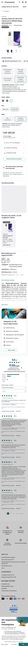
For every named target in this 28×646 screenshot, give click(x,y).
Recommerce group (7, 565)
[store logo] (9, 2)
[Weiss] (11, 100)
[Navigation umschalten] (2, 2)
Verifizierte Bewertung (8, 397)
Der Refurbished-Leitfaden (8, 557)
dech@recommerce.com (8, 575)
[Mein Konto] (23, 2)
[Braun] (7, 100)
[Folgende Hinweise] (22, 514)
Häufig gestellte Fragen (8, 586)
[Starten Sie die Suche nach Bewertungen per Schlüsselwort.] (25, 391)
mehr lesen (4, 476)
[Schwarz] (3, 100)
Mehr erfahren (6, 93)
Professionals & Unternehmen (9, 590)
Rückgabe (4, 588)
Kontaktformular (6, 584)
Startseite (6, 11)
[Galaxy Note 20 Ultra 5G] (8, 227)
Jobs (3, 568)
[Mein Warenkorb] (26, 2)
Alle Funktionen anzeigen (8, 280)
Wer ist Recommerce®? (8, 559)
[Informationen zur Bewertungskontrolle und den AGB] (21, 367)
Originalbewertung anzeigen (8, 411)
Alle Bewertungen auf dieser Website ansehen (14, 371)
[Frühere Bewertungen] (5, 513)
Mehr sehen (5, 304)
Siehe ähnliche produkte (14, 159)
